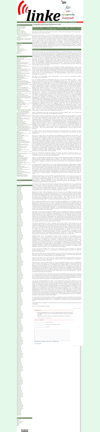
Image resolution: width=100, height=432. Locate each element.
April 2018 (19, 296)
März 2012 (19, 376)
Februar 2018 (20, 298)
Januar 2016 (20, 326)
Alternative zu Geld (21, 58)
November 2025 (20, 196)
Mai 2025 (19, 203)
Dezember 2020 (20, 261)
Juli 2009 (19, 410)
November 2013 (20, 354)
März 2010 (19, 401)
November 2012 (20, 367)
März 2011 (19, 389)
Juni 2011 (19, 386)
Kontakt (19, 29)
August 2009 (20, 409)
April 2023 (19, 230)
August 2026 (20, 186)
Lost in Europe (20, 119)
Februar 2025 (20, 206)
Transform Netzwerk (21, 166)
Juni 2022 (19, 241)
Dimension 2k (81, 345)
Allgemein (19, 44)
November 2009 (20, 406)
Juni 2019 (19, 281)
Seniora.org (19, 148)
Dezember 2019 (20, 274)
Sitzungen (19, 53)
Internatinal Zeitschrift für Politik (23, 95)
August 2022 (20, 239)
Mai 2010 (19, 399)
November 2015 (20, 328)
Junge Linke (20, 99)
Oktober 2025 (20, 197)
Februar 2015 (20, 338)
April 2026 (19, 191)
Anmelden (19, 419)
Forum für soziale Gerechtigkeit (23, 81)
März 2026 (19, 192)
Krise (19, 47)
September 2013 (20, 356)
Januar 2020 (20, 273)
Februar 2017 (20, 311)
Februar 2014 (20, 351)
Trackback (75, 308)
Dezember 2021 (20, 248)
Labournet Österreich (21, 114)
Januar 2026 (20, 194)
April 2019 (19, 283)
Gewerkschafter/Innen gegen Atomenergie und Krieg (24, 92)
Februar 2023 (20, 232)
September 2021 (20, 251)
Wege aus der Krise (21, 171)
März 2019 (19, 284)
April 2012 (19, 375)
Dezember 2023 (20, 221)
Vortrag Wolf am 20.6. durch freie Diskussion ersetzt (47, 24)
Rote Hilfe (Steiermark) (21, 140)
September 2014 (20, 343)
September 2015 (20, 330)
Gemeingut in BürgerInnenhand (23, 89)
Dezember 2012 (20, 366)
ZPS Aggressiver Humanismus (23, 175)
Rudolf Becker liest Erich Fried (23, 144)
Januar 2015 (20, 339)
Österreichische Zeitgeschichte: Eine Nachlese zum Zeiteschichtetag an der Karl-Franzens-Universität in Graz (25, 35)
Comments (20, 421)
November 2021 (20, 249)
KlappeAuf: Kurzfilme (21, 102)
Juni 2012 (19, 373)
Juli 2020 (19, 266)
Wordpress (75, 345)
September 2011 (20, 383)
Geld (19, 46)
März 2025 (19, 205)
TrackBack (55, 341)
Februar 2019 (20, 285)
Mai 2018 (19, 295)
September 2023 (20, 225)
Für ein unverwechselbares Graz (23, 87)
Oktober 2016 (20, 316)
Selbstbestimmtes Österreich (22, 146)
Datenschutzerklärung (21, 27)
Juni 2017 (19, 307)
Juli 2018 (19, 293)
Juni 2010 (19, 398)
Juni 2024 (19, 215)
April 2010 (19, 400)
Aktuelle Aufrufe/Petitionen (22, 26)
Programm (19, 37)
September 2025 (20, 198)
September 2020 (20, 264)
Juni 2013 (19, 360)
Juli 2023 (19, 227)
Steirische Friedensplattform (22, 160)
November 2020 (20, 262)
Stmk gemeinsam (55, 22)
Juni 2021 (19, 254)
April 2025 (19, 204)
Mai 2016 (19, 321)
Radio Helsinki (20, 136)
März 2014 (19, 350)
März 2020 (19, 271)
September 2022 (20, 238)
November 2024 (20, 209)
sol (18, 152)
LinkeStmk (41, 22)
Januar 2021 (20, 260)
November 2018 (20, 288)
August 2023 (20, 226)
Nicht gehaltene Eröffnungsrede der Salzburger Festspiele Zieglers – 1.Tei (24, 129)
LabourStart (20, 117)
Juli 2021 (19, 253)
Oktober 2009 (20, 407)
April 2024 (19, 217)
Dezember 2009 (20, 405)
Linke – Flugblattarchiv (21, 31)
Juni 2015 (19, 333)
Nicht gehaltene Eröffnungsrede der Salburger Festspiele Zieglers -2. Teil (24, 126)
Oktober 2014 (20, 342)
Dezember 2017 (20, 300)
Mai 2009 (19, 412)
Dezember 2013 (20, 353)
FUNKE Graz (20, 85)
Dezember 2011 (20, 379)
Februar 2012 (20, 377)
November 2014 (20, 341)
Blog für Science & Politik (22, 75)
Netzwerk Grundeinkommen (22, 123)
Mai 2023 (19, 229)
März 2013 (19, 363)
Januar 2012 (20, 378)
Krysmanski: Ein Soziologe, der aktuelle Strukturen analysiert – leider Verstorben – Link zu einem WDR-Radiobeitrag (24, 110)
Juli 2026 (19, 187)
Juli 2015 (19, 332)
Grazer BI (64, 22)
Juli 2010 (19, 397)
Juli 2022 (19, 240)
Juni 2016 (19, 320)
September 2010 (20, 396)
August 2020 (20, 265)
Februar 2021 (20, 259)
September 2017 (20, 304)
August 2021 (20, 252)
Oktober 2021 (20, 250)
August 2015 (20, 331)
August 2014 (20, 344)
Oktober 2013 (20, 355)
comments (79, 308)
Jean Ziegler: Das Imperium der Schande (24, 96)
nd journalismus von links (22, 121)
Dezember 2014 (20, 340)
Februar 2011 (20, 390)
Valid (20, 422)
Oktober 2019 (20, 276)
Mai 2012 (19, 374)
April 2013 (19, 362)
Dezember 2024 (20, 208)
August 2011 (20, 384)
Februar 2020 (20, 272)
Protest (19, 52)
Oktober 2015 (20, 329)
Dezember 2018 (20, 287)
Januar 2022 (20, 247)
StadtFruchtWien (20, 156)
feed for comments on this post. (42, 341)
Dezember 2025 (20, 195)
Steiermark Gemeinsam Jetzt (22, 158)
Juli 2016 (19, 319)
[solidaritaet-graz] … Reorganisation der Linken (24, 40)
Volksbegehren (72, 22)
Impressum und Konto (21, 28)
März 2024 (19, 218)
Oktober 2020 (20, 263)
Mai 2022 (19, 242)
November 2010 (20, 394)
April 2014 (19, 349)
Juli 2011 (19, 385)
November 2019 (20, 275)
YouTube (47, 22)
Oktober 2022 (20, 237)
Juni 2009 (19, 411)
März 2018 (19, 297)
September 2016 (20, 317)
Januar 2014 (20, 352)
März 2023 (19, 231)
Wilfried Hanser (20, 173)
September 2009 (20, 408)
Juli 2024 (19, 214)
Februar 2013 (20, 364)
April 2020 (19, 270)
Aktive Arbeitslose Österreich (22, 57)
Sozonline (19, 154)
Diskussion (19, 45)
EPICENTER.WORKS (21, 77)
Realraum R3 (20, 138)
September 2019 (20, 277)
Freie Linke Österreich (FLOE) (23, 83)
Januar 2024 (20, 220)
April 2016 (19, 322)
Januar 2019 (20, 286)
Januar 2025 (20, 207)
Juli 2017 (19, 306)
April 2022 (19, 243)
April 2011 (19, 388)
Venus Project (20, 168)
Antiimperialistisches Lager (22, 65)
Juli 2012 (19, 372)
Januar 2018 (20, 299)
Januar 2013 (20, 365)
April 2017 (19, 309)
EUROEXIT (20, 79)
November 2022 (20, 236)
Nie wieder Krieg (20, 132)
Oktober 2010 (20, 395)
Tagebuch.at (20, 163)
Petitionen (80, 22)
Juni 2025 (19, 202)
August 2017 (20, 305)
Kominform (19, 105)
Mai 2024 (19, 216)
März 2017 (19, 310)
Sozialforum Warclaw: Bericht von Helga (24, 38)
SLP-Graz (19, 150)
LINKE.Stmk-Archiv (21, 30)
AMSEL (19, 61)
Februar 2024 (20, 219)
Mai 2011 (19, 387)
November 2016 (20, 315)
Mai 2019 (19, 282)
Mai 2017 (19, 308)
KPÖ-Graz (19, 107)
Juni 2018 (19, 294)
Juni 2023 (19, 228)
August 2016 (20, 318)
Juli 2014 (19, 345)
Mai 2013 (19, 361)
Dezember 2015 (20, 327)
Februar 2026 (20, 193)
